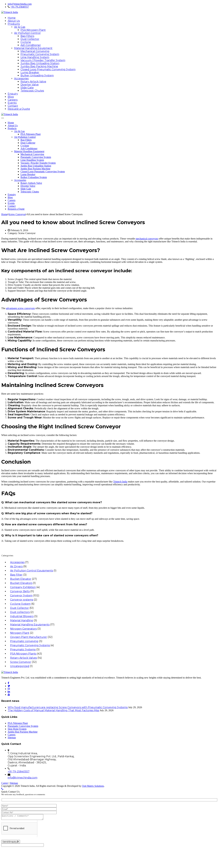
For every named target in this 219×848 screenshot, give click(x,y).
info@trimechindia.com (20, 4)
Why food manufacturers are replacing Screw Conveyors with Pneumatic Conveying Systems (68, 707)
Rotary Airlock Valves (23, 657)
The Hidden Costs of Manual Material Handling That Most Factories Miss (53, 710)
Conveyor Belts (20, 591)
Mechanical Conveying (35, 51)
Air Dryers (16, 566)
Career (4, 783)
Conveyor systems (21, 599)
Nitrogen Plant (19, 632)
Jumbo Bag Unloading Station (40, 63)
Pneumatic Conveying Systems (30, 645)
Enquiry (13, 93)
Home (12, 17)
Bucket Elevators (21, 583)
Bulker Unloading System (37, 75)
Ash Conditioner (31, 45)
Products (14, 23)
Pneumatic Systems (23, 649)
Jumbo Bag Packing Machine (39, 66)
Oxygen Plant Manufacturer (28, 637)
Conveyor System (21, 595)
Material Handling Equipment (33, 48)
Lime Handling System (35, 57)
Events (12, 102)
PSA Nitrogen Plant (33, 29)
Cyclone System (20, 603)
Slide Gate (27, 87)
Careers (12, 99)
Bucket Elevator (20, 578)
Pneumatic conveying (24, 641)
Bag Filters (27, 36)
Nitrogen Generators (23, 628)
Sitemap (12, 737)
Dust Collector (30, 39)
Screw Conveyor (20, 661)
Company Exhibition (23, 587)
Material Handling (21, 620)
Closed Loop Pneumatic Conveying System (48, 69)
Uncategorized (19, 666)
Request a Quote (19, 108)
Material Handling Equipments (30, 624)
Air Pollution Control (27, 33)
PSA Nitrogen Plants (23, 653)
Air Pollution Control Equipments (31, 570)
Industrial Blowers (22, 616)
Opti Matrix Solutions (93, 786)
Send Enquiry (10, 841)
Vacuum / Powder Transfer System (43, 60)
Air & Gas (19, 26)
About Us (14, 20)
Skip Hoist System (17, 729)
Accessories (21, 78)
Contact (13, 105)
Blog (11, 96)
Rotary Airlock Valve (33, 81)
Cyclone (26, 42)
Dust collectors (20, 612)
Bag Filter (16, 574)
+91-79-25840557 (19, 6)
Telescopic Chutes (32, 90)
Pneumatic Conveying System (40, 54)
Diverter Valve (30, 84)
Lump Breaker (30, 72)
